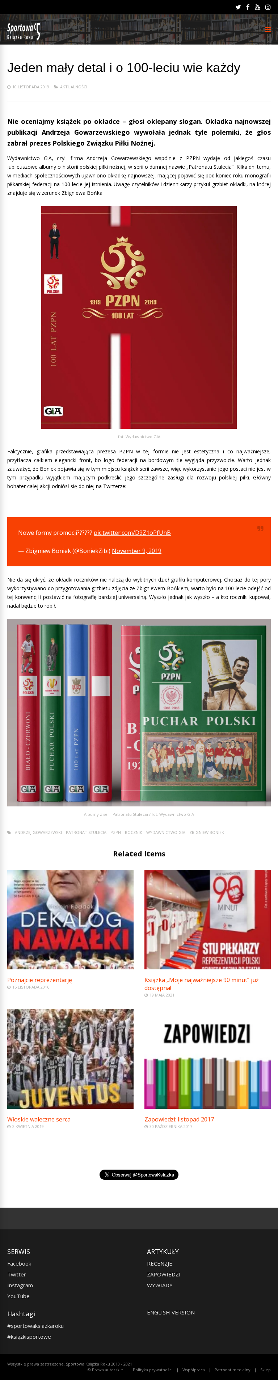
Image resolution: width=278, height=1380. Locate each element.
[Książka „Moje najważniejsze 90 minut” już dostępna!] (207, 967)
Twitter (16, 1274)
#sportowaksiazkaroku (35, 1325)
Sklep (265, 1369)
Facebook (19, 1263)
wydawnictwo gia (165, 832)
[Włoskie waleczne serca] (70, 1106)
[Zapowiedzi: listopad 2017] (207, 1106)
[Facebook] (248, 7)
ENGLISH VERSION (171, 1312)
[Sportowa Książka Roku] (24, 39)
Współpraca (193, 1369)
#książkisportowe (29, 1336)
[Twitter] (238, 7)
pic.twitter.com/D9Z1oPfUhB (132, 533)
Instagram (20, 1285)
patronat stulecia (86, 832)
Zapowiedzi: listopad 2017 (179, 1119)
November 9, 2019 (136, 551)
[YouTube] (257, 7)
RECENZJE (159, 1263)
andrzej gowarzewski (38, 832)
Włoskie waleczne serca (39, 1119)
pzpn (115, 832)
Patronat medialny (232, 1369)
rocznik (133, 832)
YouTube (18, 1296)
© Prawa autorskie (105, 1369)
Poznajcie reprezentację (39, 980)
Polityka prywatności (153, 1369)
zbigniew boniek (206, 832)
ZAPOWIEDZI (164, 1274)
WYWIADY (160, 1285)
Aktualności (73, 86)
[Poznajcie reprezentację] (70, 967)
